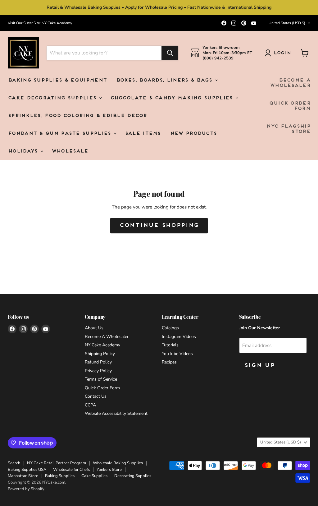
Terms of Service (101, 379)
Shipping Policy (100, 354)
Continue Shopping (159, 225)
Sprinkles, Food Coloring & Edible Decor (77, 116)
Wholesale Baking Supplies (118, 463)
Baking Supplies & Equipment (57, 80)
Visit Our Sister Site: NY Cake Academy (40, 23)
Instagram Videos (179, 337)
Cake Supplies (94, 476)
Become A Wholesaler (290, 83)
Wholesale (70, 151)
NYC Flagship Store (288, 129)
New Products (193, 133)
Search (14, 463)
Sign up (259, 365)
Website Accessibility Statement (116, 413)
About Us (94, 328)
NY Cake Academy (102, 345)
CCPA (90, 405)
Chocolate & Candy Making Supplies (172, 98)
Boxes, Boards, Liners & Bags (165, 80)
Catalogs (170, 328)
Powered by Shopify (26, 489)
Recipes (169, 362)
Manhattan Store (23, 476)
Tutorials (170, 345)
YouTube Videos (177, 354)
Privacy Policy (98, 371)
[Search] (169, 53)
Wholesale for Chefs (71, 469)
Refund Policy (98, 362)
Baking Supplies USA (27, 469)
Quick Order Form (289, 106)
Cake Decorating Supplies (53, 98)
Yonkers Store (109, 469)
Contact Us (96, 396)
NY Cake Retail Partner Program (56, 463)
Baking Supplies (60, 476)
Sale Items (143, 133)
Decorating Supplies (132, 476)
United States (287, 23)
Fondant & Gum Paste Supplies (60, 133)
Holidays (24, 151)
